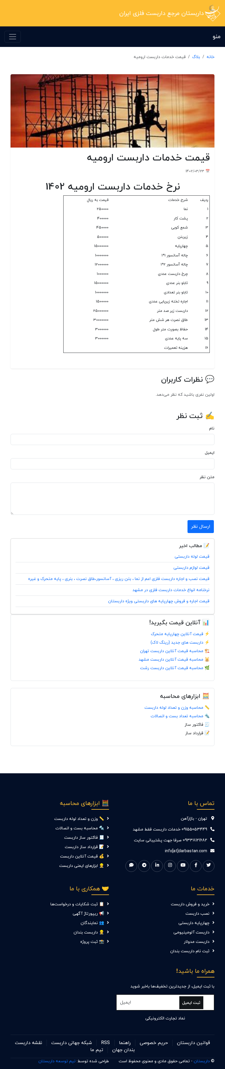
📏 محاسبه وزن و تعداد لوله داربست (176, 708)
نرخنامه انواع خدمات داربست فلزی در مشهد (170, 590)
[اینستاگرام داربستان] (170, 866)
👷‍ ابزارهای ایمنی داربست (81, 866)
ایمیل (209, 453)
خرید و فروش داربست (190, 904)
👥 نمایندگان (92, 923)
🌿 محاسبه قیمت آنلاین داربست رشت (174, 668)
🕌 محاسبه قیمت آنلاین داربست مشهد (174, 659)
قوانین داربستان (193, 1043)
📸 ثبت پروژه (92, 942)
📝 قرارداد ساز (197, 733)
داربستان (202, 1061)
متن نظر (207, 477)
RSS (105, 1043)
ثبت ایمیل (191, 1003)
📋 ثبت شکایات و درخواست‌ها (77, 904)
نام (211, 428)
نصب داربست (197, 913)
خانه (210, 57)
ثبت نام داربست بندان (189, 951)
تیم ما (96, 1050)
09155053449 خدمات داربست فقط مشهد (170, 829)
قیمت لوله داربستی (192, 556)
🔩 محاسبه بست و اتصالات (79, 828)
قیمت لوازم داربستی (191, 568)
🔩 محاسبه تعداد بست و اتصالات (180, 716)
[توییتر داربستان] (208, 866)
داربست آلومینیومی (191, 932)
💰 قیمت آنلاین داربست (82, 856)
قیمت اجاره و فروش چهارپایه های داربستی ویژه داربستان (158, 601)
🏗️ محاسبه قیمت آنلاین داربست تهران (174, 651)
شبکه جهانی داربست (71, 1043)
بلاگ (196, 57)
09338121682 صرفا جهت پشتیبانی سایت (170, 840)
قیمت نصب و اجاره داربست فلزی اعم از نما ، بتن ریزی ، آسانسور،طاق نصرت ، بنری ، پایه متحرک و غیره (118, 579)
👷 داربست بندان (89, 932)
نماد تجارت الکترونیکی (165, 1018)
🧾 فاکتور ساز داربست (84, 837)
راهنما (125, 1043)
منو (217, 37)
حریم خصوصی (154, 1043)
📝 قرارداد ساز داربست (84, 847)
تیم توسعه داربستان (57, 1061)
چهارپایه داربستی (193, 923)
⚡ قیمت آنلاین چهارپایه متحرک (180, 634)
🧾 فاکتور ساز (197, 725)
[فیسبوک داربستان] (196, 866)
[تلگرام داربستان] (144, 866)
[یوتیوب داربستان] (183, 866)
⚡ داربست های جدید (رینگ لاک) (180, 642)
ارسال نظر (200, 526)
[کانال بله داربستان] (131, 866)
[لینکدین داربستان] (157, 866)
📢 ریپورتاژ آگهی (88, 913)
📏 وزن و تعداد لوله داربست (79, 819)
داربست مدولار (196, 942)
